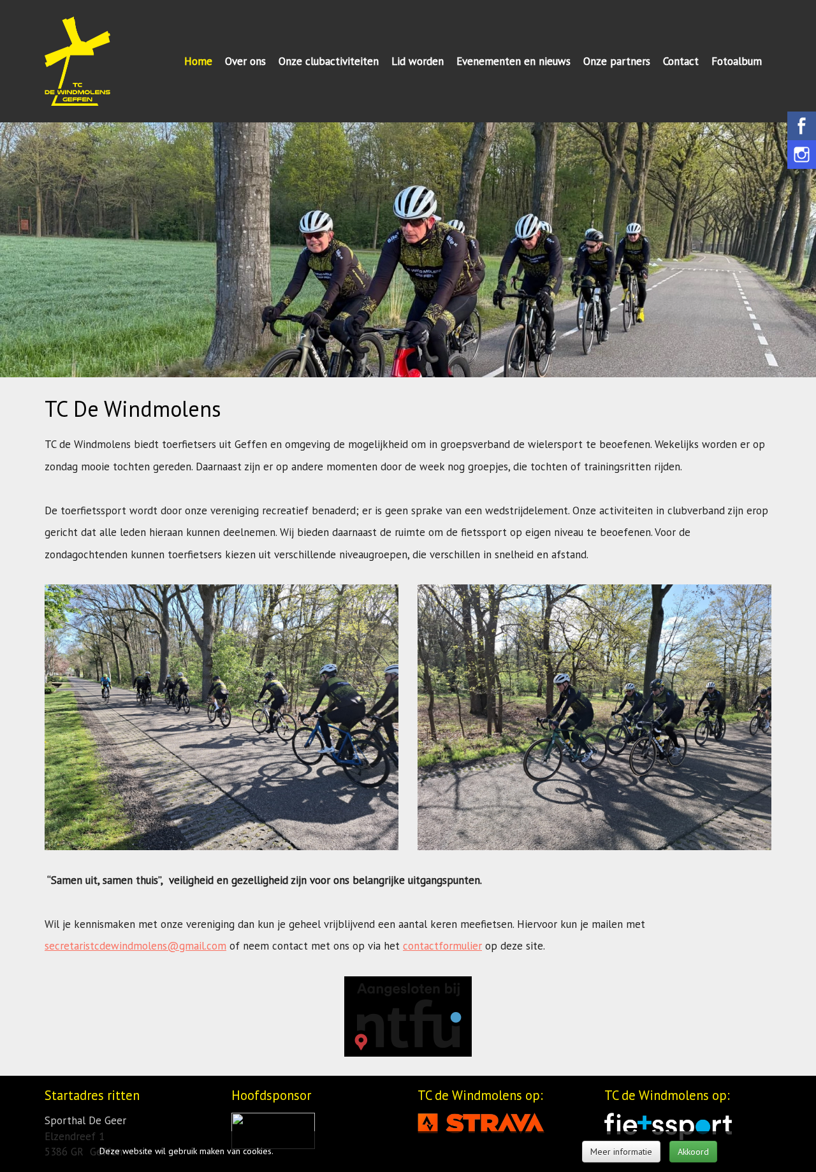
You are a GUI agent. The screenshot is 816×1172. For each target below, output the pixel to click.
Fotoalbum (736, 61)
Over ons (245, 61)
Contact (681, 61)
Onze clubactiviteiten (329, 61)
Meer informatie (621, 1151)
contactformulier (442, 946)
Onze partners (616, 61)
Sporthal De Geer (85, 1120)
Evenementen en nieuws (513, 61)
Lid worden (417, 61)
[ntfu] (408, 1015)
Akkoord (693, 1151)
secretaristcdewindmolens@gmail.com (135, 946)
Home (198, 61)
